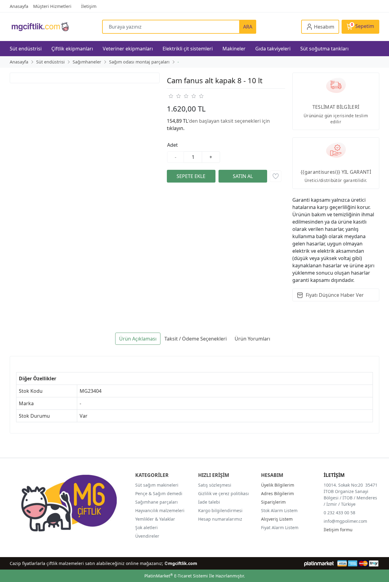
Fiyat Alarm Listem (279, 527)
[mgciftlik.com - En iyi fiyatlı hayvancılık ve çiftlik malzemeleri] (56, 26)
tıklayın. (175, 128)
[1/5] (170, 96)
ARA (247, 26)
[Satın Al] (243, 176)
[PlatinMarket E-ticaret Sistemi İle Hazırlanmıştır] (319, 563)
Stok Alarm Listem (279, 510)
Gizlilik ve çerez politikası (223, 493)
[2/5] (174, 96)
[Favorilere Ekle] (275, 176)
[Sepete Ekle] (191, 176)
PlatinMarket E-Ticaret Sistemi (176, 576)
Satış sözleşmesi (214, 485)
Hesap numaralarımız (220, 519)
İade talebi (209, 502)
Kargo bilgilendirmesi (220, 510)
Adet (172, 145)
